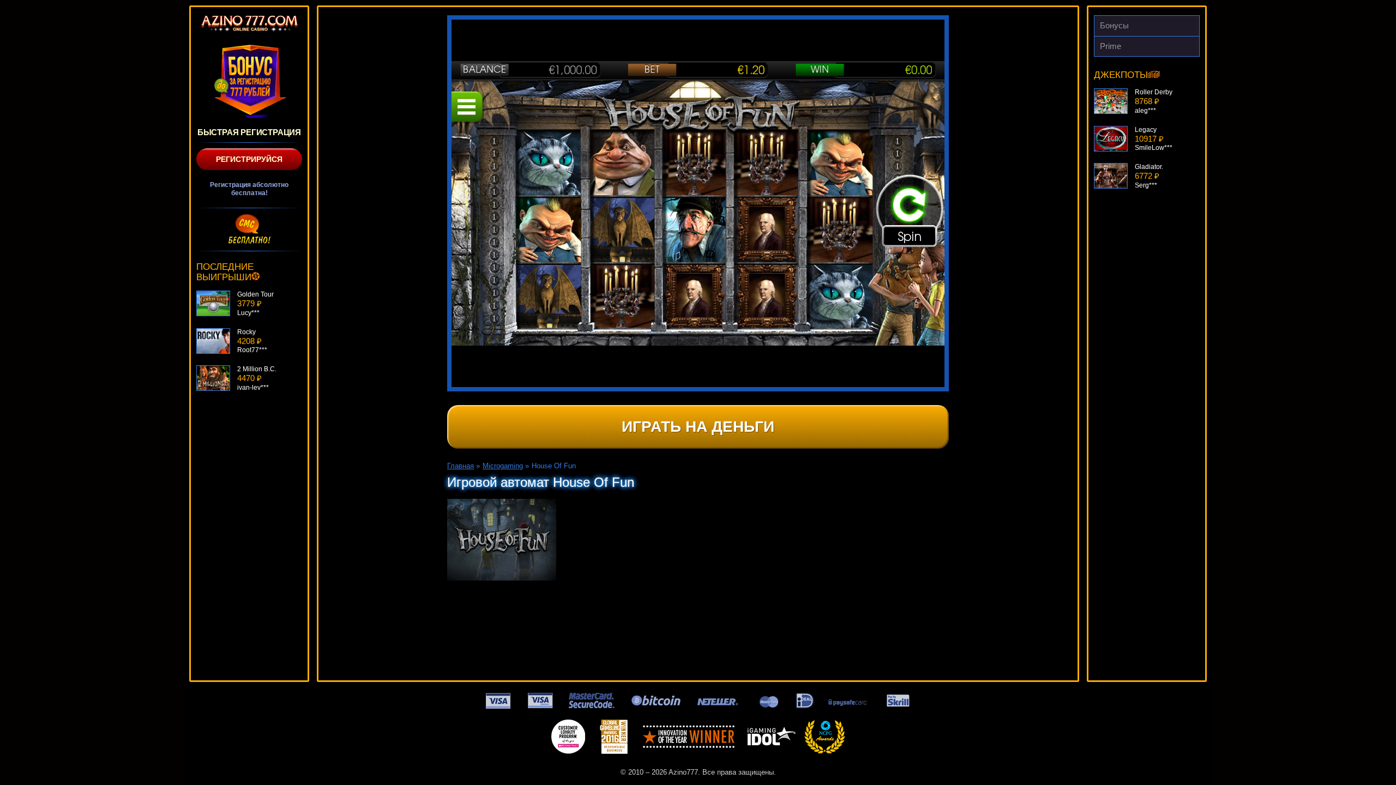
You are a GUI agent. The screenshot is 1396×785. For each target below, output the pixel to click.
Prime (1110, 46)
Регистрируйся (249, 159)
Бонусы (1114, 25)
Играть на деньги (698, 426)
